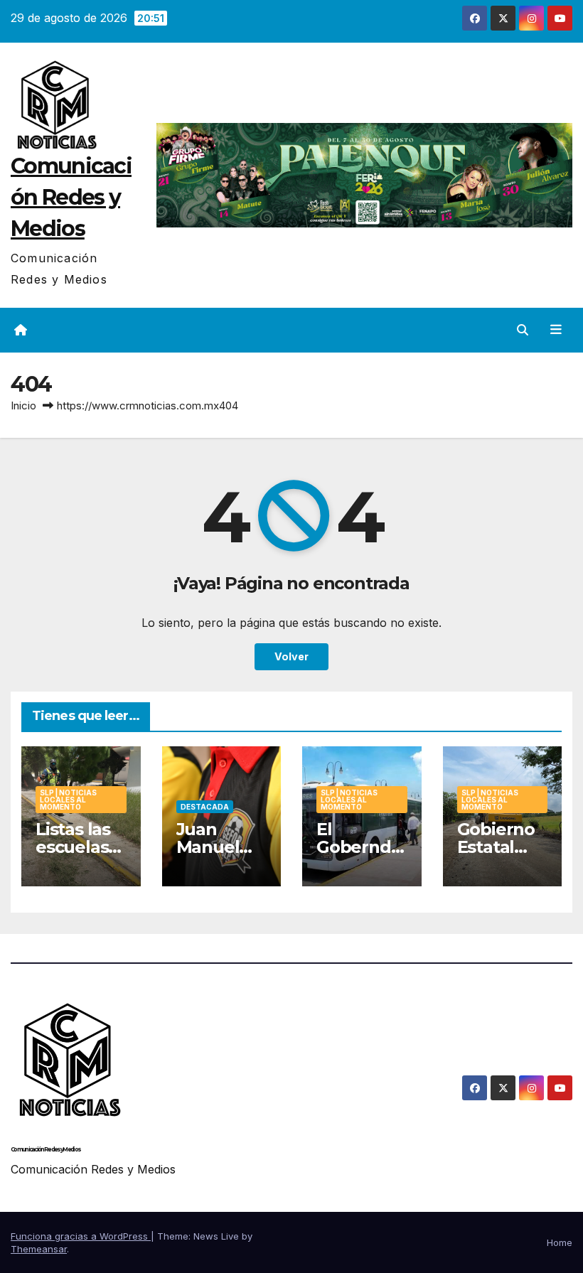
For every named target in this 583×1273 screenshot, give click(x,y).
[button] (522, 330)
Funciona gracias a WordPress (81, 1236)
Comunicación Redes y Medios (71, 197)
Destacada (205, 806)
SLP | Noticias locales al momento (68, 799)
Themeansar (39, 1249)
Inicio (23, 405)
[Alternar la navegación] (556, 330)
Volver (291, 656)
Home (559, 1242)
